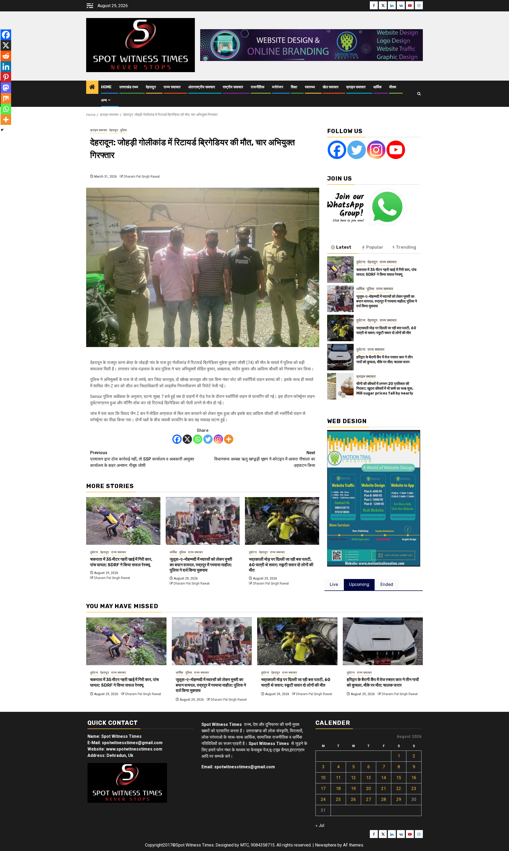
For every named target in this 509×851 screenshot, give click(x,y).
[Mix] (6, 98)
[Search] (419, 94)
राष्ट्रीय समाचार (233, 87)
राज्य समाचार (172, 87)
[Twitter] (208, 439)
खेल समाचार (331, 87)
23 (413, 788)
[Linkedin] (6, 66)
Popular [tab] (374, 247)
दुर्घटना (94, 552)
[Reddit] (6, 56)
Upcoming (359, 584)
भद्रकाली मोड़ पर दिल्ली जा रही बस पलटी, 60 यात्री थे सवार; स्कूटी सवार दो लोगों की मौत (281, 565)
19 (353, 788)
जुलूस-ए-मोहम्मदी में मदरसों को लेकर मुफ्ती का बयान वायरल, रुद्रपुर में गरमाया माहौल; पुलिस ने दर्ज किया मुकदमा (201, 565)
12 (353, 777)
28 (383, 799)
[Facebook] (177, 439)
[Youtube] (396, 150)
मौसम (392, 87)
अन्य (104, 100)
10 (323, 777)
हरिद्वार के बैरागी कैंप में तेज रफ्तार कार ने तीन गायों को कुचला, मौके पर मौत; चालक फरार (384, 359)
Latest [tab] (343, 247)
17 (323, 788)
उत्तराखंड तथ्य (128, 87)
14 (383, 777)
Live (334, 584)
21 (383, 788)
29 (398, 799)
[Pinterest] (6, 77)
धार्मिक (377, 87)
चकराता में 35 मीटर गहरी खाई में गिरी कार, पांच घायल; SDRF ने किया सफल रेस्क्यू (121, 562)
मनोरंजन (277, 87)
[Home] (92, 87)
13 (368, 777)
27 (368, 799)
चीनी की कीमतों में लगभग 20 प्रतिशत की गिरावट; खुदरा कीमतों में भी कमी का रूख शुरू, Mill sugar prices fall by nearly (384, 388)
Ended (386, 584)
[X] (187, 439)
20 (368, 788)
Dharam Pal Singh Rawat (142, 176)
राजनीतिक (257, 87)
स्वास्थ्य (310, 87)
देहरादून (151, 87)
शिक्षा (294, 87)
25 (338, 799)
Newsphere (325, 845)
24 (323, 799)
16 (413, 777)
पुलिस (123, 130)
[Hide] (2, 130)
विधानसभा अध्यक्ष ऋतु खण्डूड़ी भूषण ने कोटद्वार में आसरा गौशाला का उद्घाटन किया (264, 459)
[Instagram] (218, 439)
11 (338, 777)
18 (338, 788)
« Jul (319, 825)
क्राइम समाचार (356, 87)
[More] (228, 439)
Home (106, 87)
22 (398, 788)
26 (353, 799)
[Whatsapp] (197, 439)
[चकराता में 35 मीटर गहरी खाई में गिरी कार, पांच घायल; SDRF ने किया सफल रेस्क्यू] (123, 521)
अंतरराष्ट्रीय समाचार (201, 87)
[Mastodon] (6, 87)
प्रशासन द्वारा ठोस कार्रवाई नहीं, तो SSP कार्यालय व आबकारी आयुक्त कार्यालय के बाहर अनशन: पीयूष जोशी (142, 459)
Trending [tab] (406, 247)
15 (398, 777)
